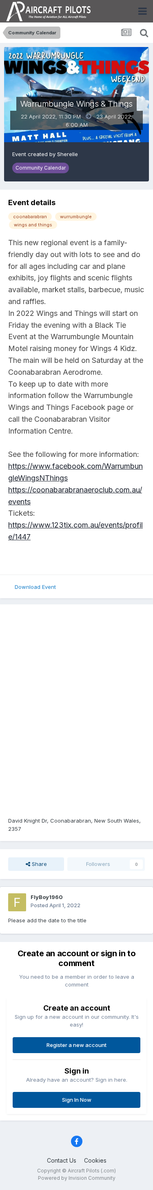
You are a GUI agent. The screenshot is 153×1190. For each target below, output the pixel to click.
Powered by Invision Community (76, 1178)
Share (38, 864)
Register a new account (76, 1045)
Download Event (35, 587)
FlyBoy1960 (47, 897)
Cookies (95, 1160)
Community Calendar (41, 168)
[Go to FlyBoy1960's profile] (17, 902)
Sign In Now (76, 1099)
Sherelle (67, 154)
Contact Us (61, 1160)
